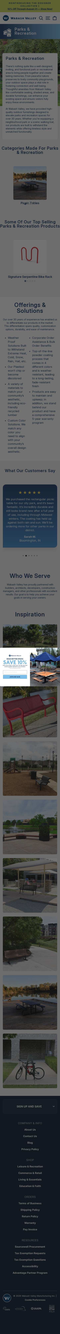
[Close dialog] (59, 649)
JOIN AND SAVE (15, 677)
